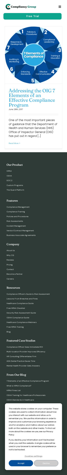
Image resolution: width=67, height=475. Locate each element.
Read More (14, 143)
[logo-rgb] (21, 5)
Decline (46, 463)
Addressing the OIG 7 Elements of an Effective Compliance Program (32, 98)
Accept (21, 463)
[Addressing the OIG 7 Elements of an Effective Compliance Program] (33, 54)
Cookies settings (33, 456)
